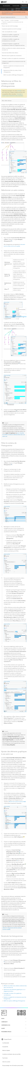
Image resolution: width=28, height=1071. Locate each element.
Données (7, 20)
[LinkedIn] (24, 1011)
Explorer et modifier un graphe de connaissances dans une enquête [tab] (10, 35)
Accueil (3, 9)
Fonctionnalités (16, 5)
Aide (12, 9)
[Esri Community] (18, 1014)
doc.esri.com (9, 13)
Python (23, 9)
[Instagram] (21, 1014)
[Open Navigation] (26, 2)
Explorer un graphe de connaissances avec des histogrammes (12, 22)
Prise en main (8, 9)
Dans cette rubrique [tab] (6, 100)
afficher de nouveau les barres (17, 801)
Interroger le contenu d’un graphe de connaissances (13, 58)
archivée (19, 90)
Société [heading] (3, 1028)
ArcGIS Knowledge (14, 20)
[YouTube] (24, 1014)
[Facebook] (18, 1011)
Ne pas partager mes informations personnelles (12, 1065)
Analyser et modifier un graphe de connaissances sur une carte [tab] (10, 40)
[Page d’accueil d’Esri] (4, 2)
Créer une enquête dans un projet (9, 31)
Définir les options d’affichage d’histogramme (13, 75)
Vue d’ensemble (6, 5)
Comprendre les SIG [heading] (5, 1025)
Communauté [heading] (4, 1021)
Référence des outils (18, 9)
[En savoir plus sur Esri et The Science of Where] (4, 1013)
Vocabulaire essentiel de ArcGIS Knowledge (11, 29)
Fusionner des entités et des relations (10, 52)
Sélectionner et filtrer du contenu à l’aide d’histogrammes (12, 71)
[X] (21, 1011)
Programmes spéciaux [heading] (6, 1031)
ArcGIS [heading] (2, 1018)
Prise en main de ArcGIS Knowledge (10, 26)
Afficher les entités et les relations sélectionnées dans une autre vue (13, 49)
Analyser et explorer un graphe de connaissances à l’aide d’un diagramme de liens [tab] (13, 44)
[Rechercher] (23, 2)
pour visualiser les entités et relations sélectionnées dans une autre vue (13, 434)
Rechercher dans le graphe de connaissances (11, 55)
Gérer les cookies (6, 1061)
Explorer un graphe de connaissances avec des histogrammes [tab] (13, 62)
